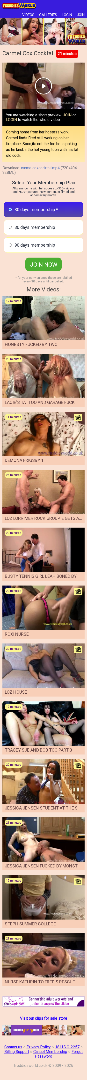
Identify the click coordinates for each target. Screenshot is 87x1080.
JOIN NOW (43, 264)
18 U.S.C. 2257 (67, 1047)
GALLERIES (48, 15)
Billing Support (16, 1051)
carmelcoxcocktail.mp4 (40, 168)
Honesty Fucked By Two (31, 344)
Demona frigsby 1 (24, 460)
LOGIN (67, 15)
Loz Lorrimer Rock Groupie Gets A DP (45, 518)
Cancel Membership (50, 1051)
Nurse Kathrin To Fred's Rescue (40, 981)
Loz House (16, 692)
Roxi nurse (17, 634)
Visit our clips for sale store (43, 1018)
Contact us (13, 1047)
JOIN (81, 15)
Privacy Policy (39, 1047)
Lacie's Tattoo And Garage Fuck (40, 402)
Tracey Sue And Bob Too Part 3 (38, 750)
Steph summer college (30, 923)
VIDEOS (28, 15)
